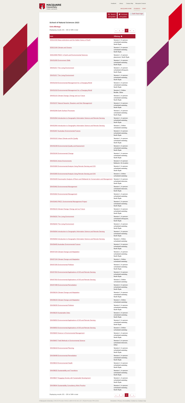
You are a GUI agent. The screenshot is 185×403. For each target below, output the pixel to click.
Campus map (142, 401)
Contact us (134, 401)
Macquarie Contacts (140, 3)
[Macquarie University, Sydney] (51, 6)
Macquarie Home (126, 8)
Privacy (120, 401)
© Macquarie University (46, 401)
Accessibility (126, 401)
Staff (144, 8)
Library (121, 3)
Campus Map (129, 3)
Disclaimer (113, 401)
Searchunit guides (112, 15)
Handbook (113, 3)
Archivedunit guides (123, 15)
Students (137, 8)
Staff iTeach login (137, 13)
